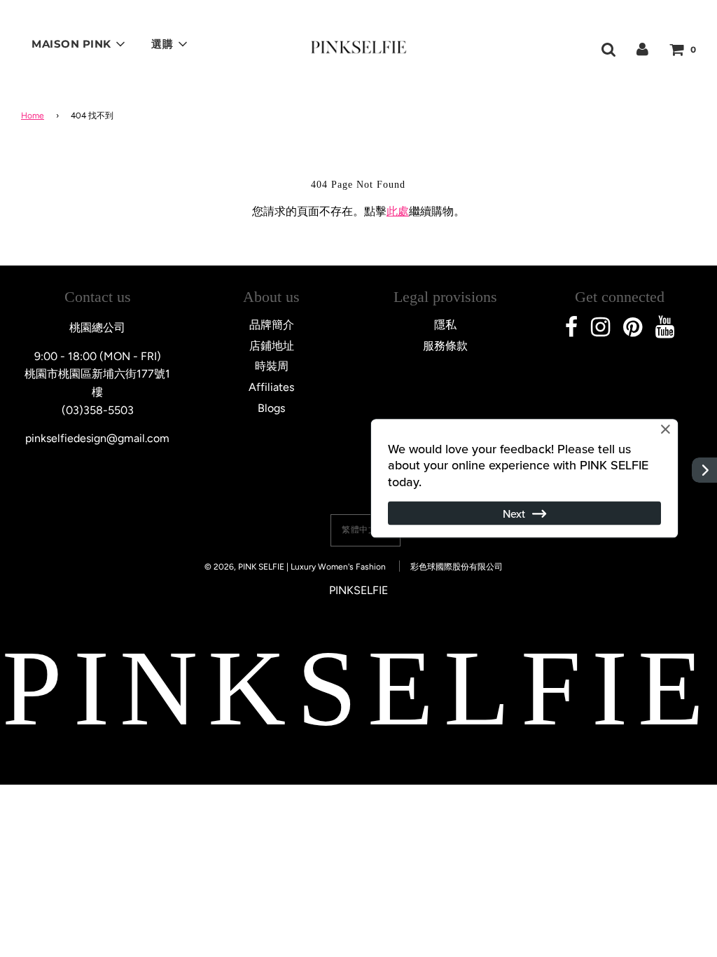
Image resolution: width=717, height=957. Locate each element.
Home (32, 116)
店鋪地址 (271, 345)
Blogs (271, 408)
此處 (398, 211)
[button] (365, 530)
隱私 (445, 324)
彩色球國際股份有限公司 (456, 567)
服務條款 (445, 345)
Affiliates (271, 387)
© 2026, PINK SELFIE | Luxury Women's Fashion (295, 567)
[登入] (642, 48)
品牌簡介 (271, 324)
